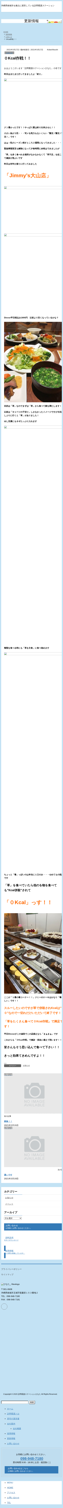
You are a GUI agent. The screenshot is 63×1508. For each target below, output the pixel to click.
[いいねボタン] (5, 1063)
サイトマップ (7, 1274)
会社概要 (17, 1428)
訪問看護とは (13, 1414)
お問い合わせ (13, 1443)
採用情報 (11, 1433)
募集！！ (8, 1121)
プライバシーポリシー (11, 1269)
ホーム (10, 1409)
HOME (10, 1487)
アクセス (11, 1492)
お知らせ (9, 53)
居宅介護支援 (13, 1418)
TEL (9, 1502)
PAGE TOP (58, 1459)
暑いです (8, 1175)
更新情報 (11, 1438)
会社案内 (11, 1424)
